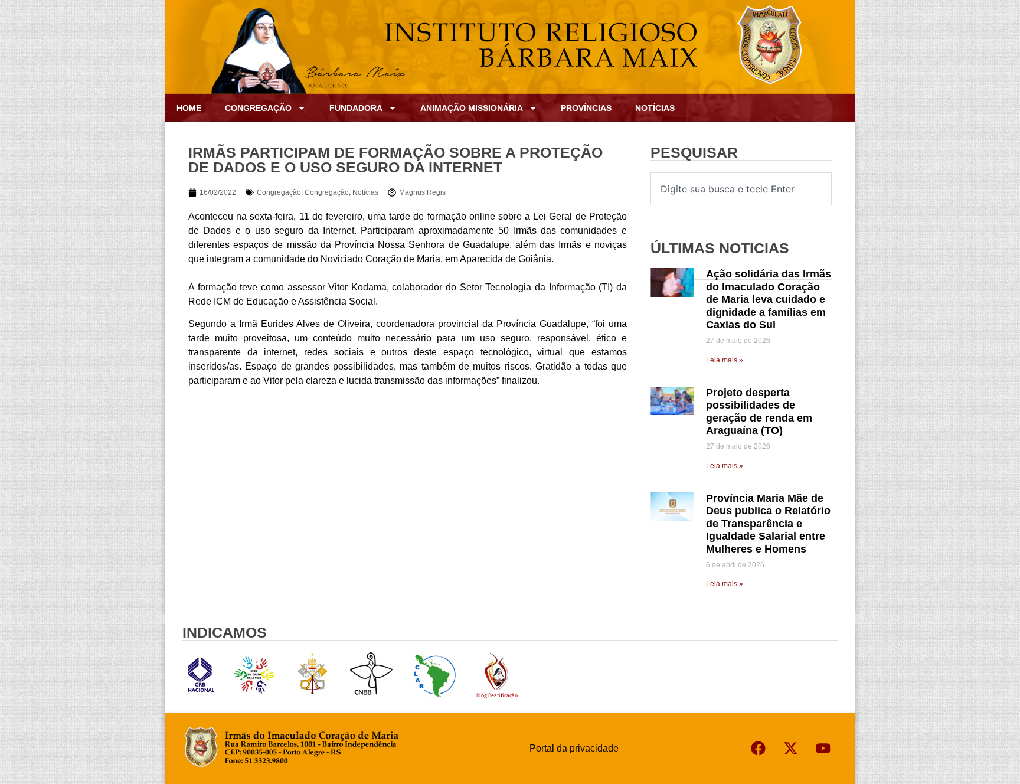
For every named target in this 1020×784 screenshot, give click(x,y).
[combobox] (741, 188)
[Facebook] (758, 748)
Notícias (655, 108)
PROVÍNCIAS (586, 108)
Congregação (279, 192)
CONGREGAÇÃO (258, 108)
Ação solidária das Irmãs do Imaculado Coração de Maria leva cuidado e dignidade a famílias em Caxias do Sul (768, 299)
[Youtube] (823, 748)
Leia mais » (724, 360)
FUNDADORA (355, 108)
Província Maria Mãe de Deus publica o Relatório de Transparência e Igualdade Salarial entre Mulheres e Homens (768, 523)
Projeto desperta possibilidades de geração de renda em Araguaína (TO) (759, 412)
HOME (188, 108)
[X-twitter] (790, 748)
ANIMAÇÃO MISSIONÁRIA (471, 108)
